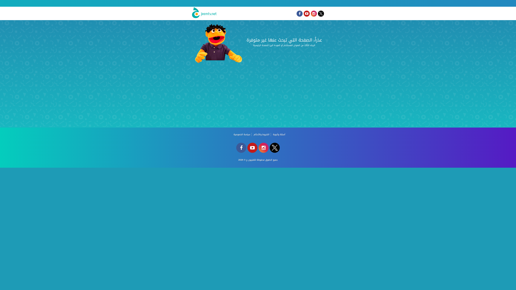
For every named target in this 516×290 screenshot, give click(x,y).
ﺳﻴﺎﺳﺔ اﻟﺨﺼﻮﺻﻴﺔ (242, 134)
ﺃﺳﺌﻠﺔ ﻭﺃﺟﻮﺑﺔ (279, 134)
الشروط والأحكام (261, 134)
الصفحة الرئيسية (261, 45)
